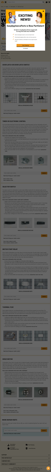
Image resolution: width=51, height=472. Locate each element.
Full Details (25, 48)
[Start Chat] (48, 468)
